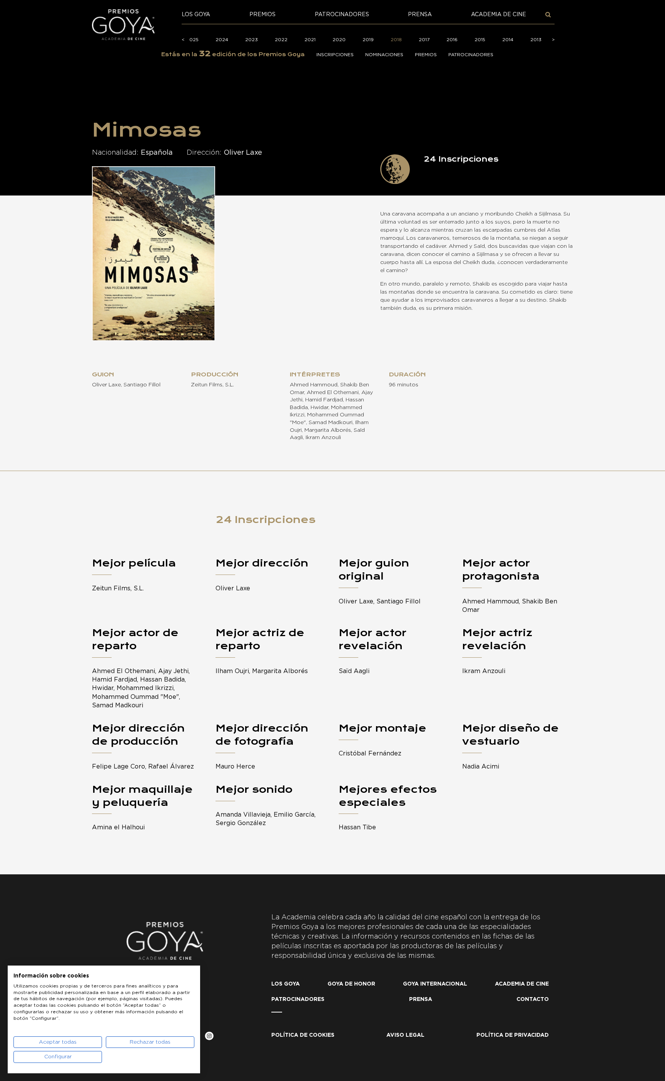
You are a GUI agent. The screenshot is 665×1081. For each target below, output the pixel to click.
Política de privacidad (512, 1035)
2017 (424, 39)
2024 (222, 39)
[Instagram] (209, 1037)
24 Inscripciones (266, 519)
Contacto (532, 999)
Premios (262, 14)
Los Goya (196, 14)
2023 (251, 39)
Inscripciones (335, 54)
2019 (368, 39)
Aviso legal (405, 1035)
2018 (396, 39)
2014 (507, 39)
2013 (535, 39)
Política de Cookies (302, 1035)
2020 (339, 39)
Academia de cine (498, 14)
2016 (452, 39)
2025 (192, 39)
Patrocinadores (342, 14)
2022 (281, 39)
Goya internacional (435, 984)
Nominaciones (384, 54)
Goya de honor (351, 984)
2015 (480, 39)
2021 (310, 39)
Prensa (420, 14)
